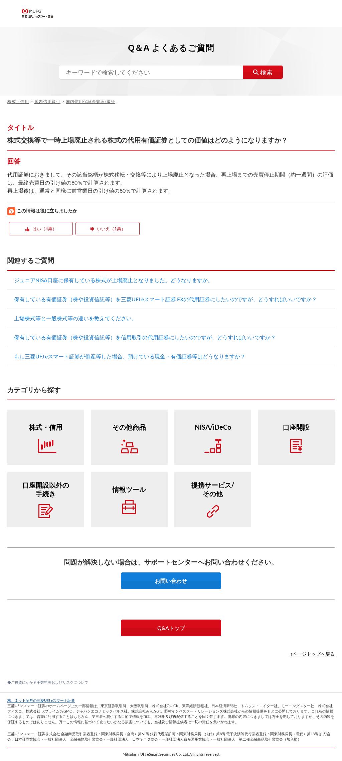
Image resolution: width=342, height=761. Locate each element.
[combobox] (171, 72)
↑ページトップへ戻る (312, 654)
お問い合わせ (171, 580)
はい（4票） (44, 228)
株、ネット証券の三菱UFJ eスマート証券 (41, 700)
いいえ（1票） (111, 228)
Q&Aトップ (171, 628)
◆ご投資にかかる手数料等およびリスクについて (47, 682)
